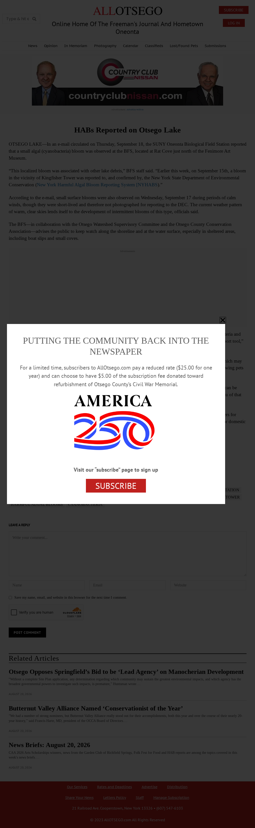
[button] (222, 320)
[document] (127, 414)
